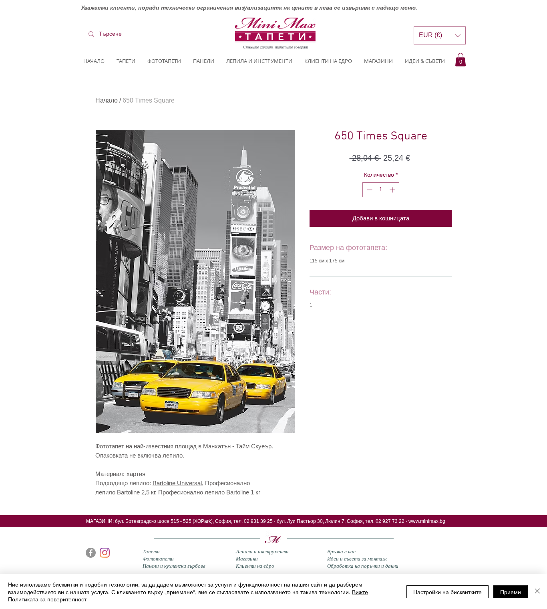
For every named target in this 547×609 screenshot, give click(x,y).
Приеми (510, 592)
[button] (460, 59)
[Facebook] (91, 553)
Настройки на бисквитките (447, 592)
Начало (106, 100)
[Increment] (393, 190)
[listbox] (440, 35)
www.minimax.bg (426, 521)
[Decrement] (369, 190)
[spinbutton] (381, 190)
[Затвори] (537, 592)
